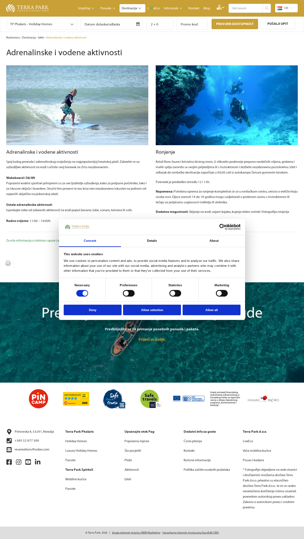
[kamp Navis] (77, 105)
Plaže (128, 460)
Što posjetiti (132, 451)
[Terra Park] (28, 8)
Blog (206, 8)
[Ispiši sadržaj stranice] (8, 263)
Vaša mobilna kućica (257, 451)
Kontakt (193, 8)
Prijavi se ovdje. (152, 339)
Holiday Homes (76, 441)
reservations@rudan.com (31, 449)
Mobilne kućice (75, 479)
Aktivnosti (131, 470)
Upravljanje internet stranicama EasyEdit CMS (190, 532)
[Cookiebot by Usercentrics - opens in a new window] (222, 227)
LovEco (248, 441)
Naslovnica (13, 37)
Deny (92, 310)
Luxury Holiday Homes (81, 451)
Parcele (70, 460)
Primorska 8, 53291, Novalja (34, 432)
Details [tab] (152, 240)
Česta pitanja (193, 441)
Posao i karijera (253, 460)
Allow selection (152, 310)
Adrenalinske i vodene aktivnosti (66, 37)
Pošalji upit (277, 24)
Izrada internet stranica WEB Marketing (136, 532)
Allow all (211, 310)
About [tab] (214, 240)
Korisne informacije (197, 460)
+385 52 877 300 (26, 440)
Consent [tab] (90, 240)
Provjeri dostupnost (235, 24)
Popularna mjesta (136, 441)
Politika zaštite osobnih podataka (207, 470)
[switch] (129, 293)
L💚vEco (153, 8)
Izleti (41, 37)
